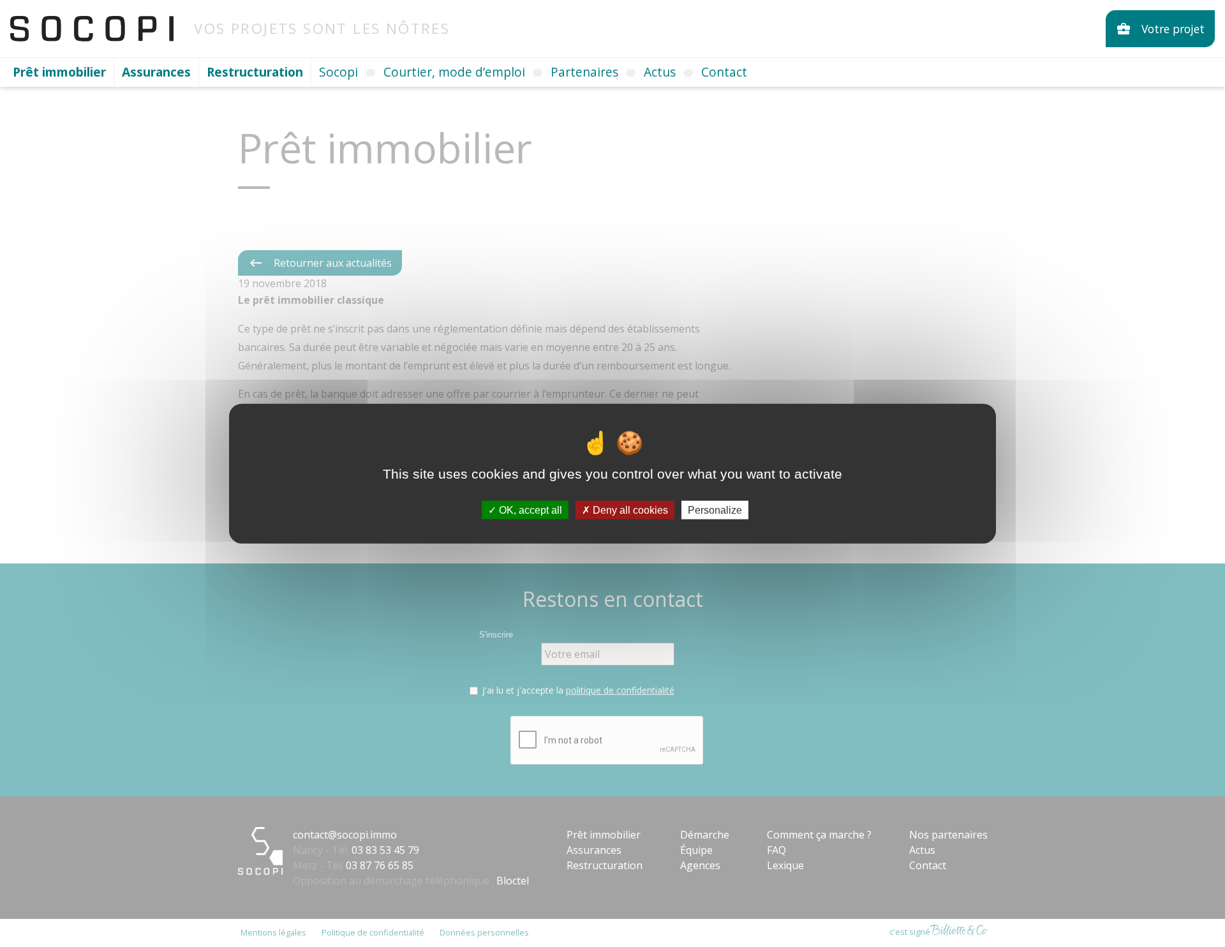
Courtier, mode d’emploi (454, 71)
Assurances (156, 71)
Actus (660, 71)
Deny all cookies (629, 509)
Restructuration (255, 71)
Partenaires (584, 71)
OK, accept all (529, 509)
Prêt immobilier (59, 71)
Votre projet (1160, 28)
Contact (724, 71)
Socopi (338, 71)
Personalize (715, 509)
